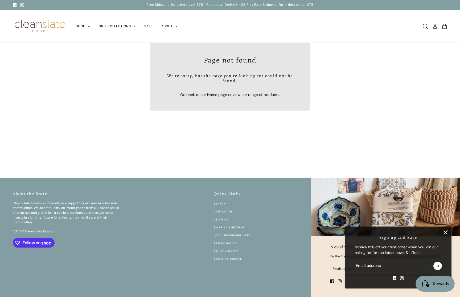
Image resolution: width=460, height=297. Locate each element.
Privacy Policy (226, 251)
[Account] (435, 26)
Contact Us (223, 211)
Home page (217, 94)
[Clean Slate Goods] (40, 26)
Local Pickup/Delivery (232, 235)
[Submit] (437, 266)
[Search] (425, 26)
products (271, 94)
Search (220, 203)
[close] (445, 232)
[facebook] (15, 5)
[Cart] (444, 26)
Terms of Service (228, 259)
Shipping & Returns (229, 227)
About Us (221, 219)
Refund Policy (225, 243)
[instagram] (22, 5)
